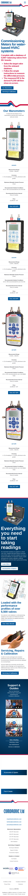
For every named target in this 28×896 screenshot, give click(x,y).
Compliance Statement (21, 881)
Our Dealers (14, 858)
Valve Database (14, 841)
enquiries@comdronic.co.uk (14, 819)
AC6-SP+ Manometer (14, 831)
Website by (14, 888)
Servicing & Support (14, 845)
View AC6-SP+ (14, 206)
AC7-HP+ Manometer (14, 839)
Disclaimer (20, 884)
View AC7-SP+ (14, 392)
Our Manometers (7, 88)
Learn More (6, 564)
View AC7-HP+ (14, 486)
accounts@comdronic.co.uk (14, 824)
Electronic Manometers (14, 829)
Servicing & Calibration (9, 91)
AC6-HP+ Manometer (14, 834)
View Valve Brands (8, 623)
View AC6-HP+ (14, 298)
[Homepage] (6, 2)
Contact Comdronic (14, 861)
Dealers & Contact (14, 856)
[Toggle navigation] (25, 2)
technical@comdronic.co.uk (14, 821)
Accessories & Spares (9, 568)
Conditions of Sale (7, 881)
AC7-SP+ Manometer (14, 836)
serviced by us (9, 620)
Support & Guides (14, 850)
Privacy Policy (7, 884)
